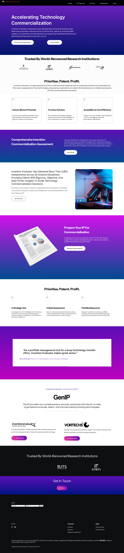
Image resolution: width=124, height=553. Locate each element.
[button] (12, 467)
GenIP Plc (37, 546)
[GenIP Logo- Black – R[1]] (62, 395)
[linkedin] (15, 527)
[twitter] (12, 527)
